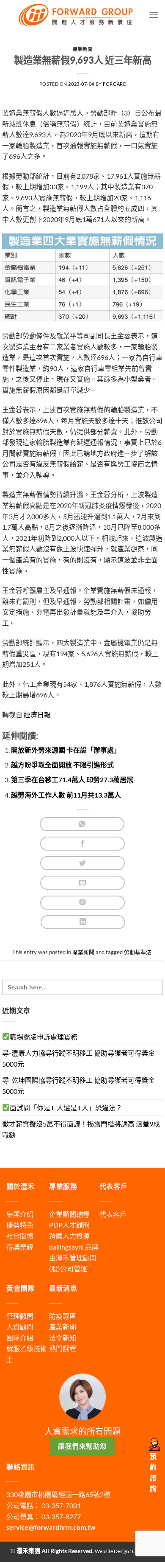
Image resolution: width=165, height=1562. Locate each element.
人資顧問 (19, 1327)
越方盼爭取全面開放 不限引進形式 (62, 765)
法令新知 (62, 1338)
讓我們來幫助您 (82, 1446)
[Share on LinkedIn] (83, 922)
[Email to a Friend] (82, 883)
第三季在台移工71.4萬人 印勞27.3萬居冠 (72, 779)
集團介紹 (19, 1214)
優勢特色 (19, 1225)
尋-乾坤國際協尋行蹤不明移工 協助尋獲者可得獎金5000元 (78, 1085)
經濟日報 (37, 715)
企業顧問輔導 (69, 1214)
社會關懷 (19, 1236)
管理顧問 (19, 1316)
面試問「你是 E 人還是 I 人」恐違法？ (66, 1108)
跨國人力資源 (69, 1236)
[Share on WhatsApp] (82, 824)
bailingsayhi (66, 1247)
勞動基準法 (137, 952)
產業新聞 (82, 49)
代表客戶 (112, 1214)
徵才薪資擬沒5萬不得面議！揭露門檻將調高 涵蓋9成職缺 (81, 1129)
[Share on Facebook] (82, 844)
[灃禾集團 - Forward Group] (77, 14)
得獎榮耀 (19, 1247)
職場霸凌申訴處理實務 (43, 1037)
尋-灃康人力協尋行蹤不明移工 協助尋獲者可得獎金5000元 (78, 1058)
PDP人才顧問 (69, 1225)
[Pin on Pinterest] (82, 903)
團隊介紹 (19, 1338)
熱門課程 (62, 1348)
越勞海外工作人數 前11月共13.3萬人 (66, 795)
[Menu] (153, 14)
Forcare (114, 84)
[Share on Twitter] (82, 863)
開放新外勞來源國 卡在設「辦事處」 (66, 750)
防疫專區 (62, 1316)
